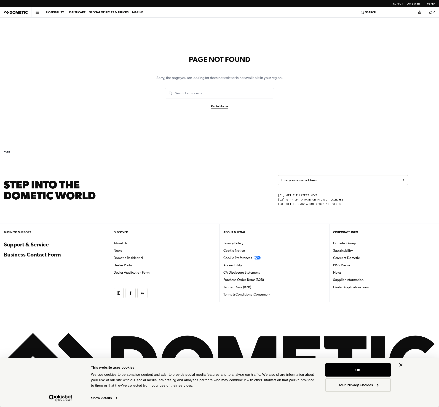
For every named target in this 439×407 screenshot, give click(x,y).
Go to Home (219, 106)
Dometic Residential (143, 258)
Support (399, 4)
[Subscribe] (403, 180)
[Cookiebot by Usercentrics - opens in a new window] (61, 398)
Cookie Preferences (237, 258)
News (132, 250)
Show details (101, 398)
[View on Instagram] (119, 293)
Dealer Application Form (146, 272)
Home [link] (7, 152)
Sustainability (343, 250)
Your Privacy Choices (355, 385)
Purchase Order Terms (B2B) (243, 280)
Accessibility (232, 265)
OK (358, 370)
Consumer (413, 4)
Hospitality (55, 12)
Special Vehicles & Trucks (108, 12)
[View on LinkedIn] (142, 293)
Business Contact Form (32, 254)
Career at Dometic (360, 258)
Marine (137, 12)
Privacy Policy (233, 243)
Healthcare (77, 12)
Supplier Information (348, 280)
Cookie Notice (234, 250)
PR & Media (356, 265)
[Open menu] (37, 12)
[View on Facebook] (131, 293)
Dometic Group (359, 243)
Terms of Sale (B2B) (237, 287)
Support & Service (26, 244)
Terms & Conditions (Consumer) (246, 294)
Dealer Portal (137, 265)
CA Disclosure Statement (241, 272)
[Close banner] (400, 365)
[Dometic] (16, 12)
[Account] (419, 12)
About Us (120, 243)
